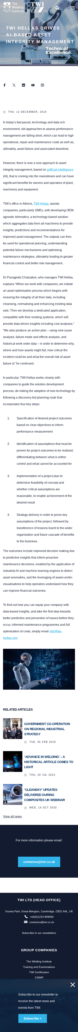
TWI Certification (39, 972)
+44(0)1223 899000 (42, 916)
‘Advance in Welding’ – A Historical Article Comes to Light (48, 762)
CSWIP (39, 977)
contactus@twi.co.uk (39, 862)
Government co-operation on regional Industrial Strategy (47, 729)
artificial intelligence (60, 169)
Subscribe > (33, 1018)
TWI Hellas (41, 203)
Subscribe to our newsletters (39, 932)
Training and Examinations (39, 966)
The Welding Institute (39, 961)
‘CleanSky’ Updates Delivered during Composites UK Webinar (44, 795)
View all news (12, 816)
